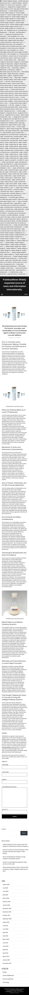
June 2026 (5, 891)
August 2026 (6, 884)
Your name (5, 764)
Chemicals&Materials (8, 975)
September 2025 (7, 918)
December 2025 (7, 908)
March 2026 (6, 898)
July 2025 (5, 925)
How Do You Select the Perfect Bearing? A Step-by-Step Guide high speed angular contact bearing (15, 851)
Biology (5, 972)
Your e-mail (5, 772)
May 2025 (5, 932)
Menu (26, 294)
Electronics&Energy (8, 979)
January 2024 (6, 960)
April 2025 (5, 936)
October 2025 (6, 915)
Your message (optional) (9, 787)
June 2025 (5, 929)
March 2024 (6, 956)
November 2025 (7, 912)
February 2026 (6, 901)
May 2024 (5, 949)
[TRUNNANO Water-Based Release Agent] (14, 403)
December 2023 (7, 963)
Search (4, 829)
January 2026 (6, 905)
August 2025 (6, 922)
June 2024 (5, 946)
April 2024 (5, 953)
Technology (6, 982)
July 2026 (5, 888)
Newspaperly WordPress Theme (17, 992)
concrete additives (6, 747)
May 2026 (5, 895)
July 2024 (5, 942)
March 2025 (6, 939)
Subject (4, 779)
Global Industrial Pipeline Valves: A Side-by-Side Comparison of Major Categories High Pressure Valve (15, 869)
